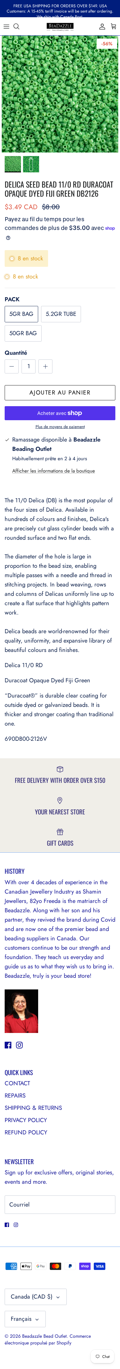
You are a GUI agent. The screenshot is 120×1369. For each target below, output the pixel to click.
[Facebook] (8, 1045)
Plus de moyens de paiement (60, 426)
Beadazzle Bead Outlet (44, 1336)
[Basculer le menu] (6, 26)
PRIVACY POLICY (26, 1120)
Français (21, 1319)
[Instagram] (19, 1045)
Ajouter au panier (59, 392)
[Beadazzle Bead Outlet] (60, 26)
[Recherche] (19, 26)
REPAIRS (15, 1095)
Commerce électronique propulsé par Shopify (48, 1339)
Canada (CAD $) (31, 1296)
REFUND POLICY (26, 1132)
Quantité (16, 353)
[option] (60, 94)
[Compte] (100, 26)
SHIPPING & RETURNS (33, 1108)
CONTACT (17, 1083)
